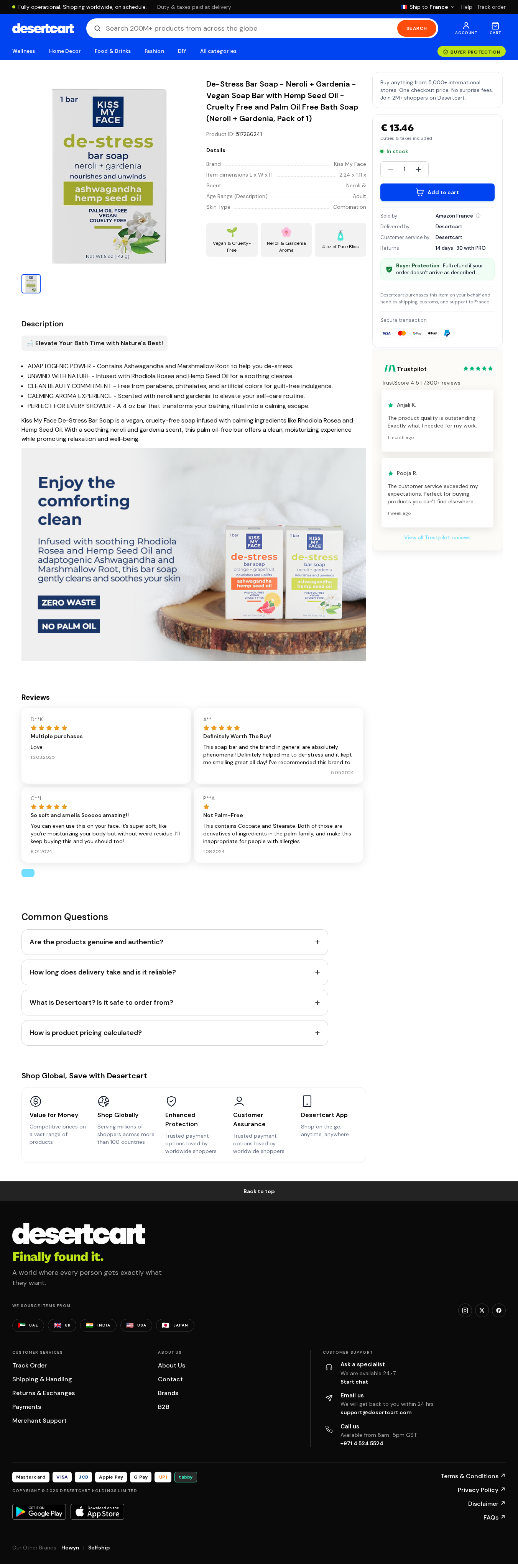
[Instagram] (465, 1310)
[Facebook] (499, 1310)
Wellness (23, 51)
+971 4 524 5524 (361, 1443)
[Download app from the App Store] (97, 1511)
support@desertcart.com (376, 1412)
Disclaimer (487, 1504)
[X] (482, 1310)
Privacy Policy (482, 1490)
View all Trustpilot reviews (437, 537)
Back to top (259, 1191)
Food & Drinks (113, 51)
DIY (182, 51)
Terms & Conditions (473, 1476)
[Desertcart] (43, 28)
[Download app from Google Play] (39, 1511)
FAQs (494, 1517)
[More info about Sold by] (478, 215)
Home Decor (65, 51)
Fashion (154, 51)
